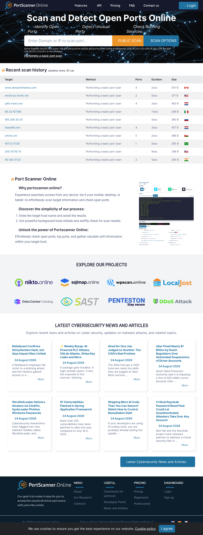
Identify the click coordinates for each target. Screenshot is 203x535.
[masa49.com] (195, 127)
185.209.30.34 (14, 119)
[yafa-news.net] (195, 103)
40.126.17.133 (13, 159)
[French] (186, 522)
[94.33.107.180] (195, 112)
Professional (142, 503)
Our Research (83, 497)
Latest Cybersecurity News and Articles (156, 462)
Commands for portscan (113, 494)
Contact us (151, 5)
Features (81, 5)
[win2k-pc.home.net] (195, 96)
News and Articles (116, 508)
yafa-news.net (14, 103)
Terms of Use (89, 522)
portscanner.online (46, 522)
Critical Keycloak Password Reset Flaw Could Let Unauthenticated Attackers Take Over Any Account (172, 411)
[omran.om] (195, 136)
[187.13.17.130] (195, 144)
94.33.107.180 (13, 111)
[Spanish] (179, 522)
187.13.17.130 (12, 143)
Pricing (115, 5)
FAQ (132, 5)
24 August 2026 (25, 360)
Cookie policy (145, 529)
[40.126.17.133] (195, 160)
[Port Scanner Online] (26, 6)
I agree (167, 528)
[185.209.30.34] (195, 120)
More (41, 379)
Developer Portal (114, 502)
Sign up (169, 497)
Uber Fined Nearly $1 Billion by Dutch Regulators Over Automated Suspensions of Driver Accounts (173, 353)
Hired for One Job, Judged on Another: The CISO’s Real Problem (124, 349)
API (99, 5)
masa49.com (12, 127)
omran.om (11, 135)
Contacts (80, 503)
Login (190, 5)
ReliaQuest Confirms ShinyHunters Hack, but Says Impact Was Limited (29, 349)
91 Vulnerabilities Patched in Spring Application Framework (76, 405)
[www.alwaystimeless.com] (195, 88)
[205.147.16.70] (195, 151)
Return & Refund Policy (136, 522)
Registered (141, 497)
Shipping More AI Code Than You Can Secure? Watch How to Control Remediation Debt (123, 407)
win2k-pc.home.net (17, 95)
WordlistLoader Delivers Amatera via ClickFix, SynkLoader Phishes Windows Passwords (28, 407)
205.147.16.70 (13, 151)
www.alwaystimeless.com (20, 87)
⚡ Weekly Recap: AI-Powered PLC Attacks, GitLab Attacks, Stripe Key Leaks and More (77, 351)
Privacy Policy (109, 522)
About (78, 491)
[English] (172, 522)
